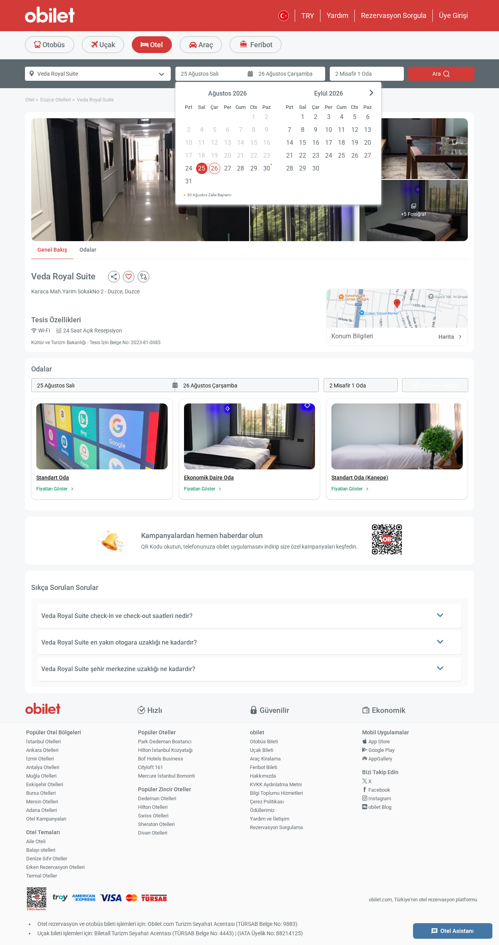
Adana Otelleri (41, 810)
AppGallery (379, 759)
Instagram (379, 798)
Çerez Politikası (267, 802)
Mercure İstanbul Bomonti (166, 776)
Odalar (88, 250)
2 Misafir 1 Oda (353, 74)
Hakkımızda (263, 776)
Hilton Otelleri (153, 807)
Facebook (378, 790)
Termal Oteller (41, 876)
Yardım (338, 15)
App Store (378, 741)
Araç (205, 45)
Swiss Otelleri (153, 816)
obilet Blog (379, 807)
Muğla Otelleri (41, 776)
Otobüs (53, 45)
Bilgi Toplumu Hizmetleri (276, 793)
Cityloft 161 (150, 767)
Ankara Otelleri (42, 750)
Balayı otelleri (40, 850)
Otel (156, 45)
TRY (307, 16)
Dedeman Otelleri (157, 798)
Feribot (261, 45)
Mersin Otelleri (42, 802)
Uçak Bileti (261, 750)
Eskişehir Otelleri (44, 784)
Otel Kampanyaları (46, 819)
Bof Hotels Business (160, 759)
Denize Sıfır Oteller (46, 859)
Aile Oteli (36, 841)
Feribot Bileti (263, 767)
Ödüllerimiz (262, 810)
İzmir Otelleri (40, 759)
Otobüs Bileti (264, 741)
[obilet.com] (68, 21)
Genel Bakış (52, 250)
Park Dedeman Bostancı (164, 741)
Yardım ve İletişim (269, 819)
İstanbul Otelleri (43, 741)
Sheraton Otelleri (156, 824)
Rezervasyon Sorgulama (276, 827)
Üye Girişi (453, 15)
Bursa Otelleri (41, 793)
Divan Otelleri (152, 833)
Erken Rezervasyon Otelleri (55, 867)
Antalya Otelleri (42, 767)
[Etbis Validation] (37, 899)
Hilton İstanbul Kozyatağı (165, 750)
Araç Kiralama (265, 759)
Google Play (381, 750)
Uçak (106, 45)
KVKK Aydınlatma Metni (276, 784)
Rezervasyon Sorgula (393, 15)
